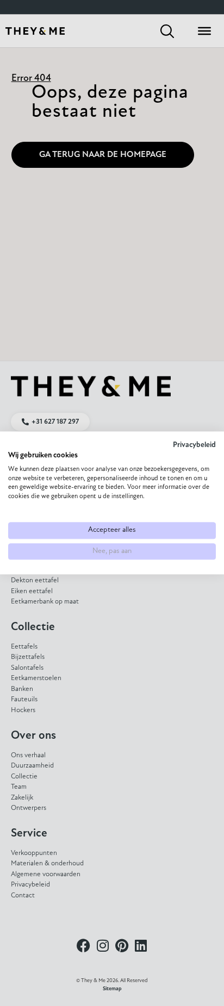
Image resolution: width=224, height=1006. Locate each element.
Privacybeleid (194, 445)
